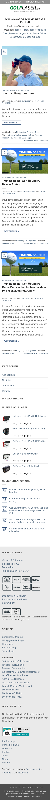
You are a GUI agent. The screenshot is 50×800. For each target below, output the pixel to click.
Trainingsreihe (19, 177)
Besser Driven (39, 33)
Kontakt (6, 752)
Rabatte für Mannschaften (14, 599)
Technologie (8, 651)
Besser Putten (21, 30)
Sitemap (38, 796)
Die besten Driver (10, 689)
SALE (24, 787)
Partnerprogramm (10, 745)
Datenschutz (8, 567)
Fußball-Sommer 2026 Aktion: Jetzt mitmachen (26, 529)
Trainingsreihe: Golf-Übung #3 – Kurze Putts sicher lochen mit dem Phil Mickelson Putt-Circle (24, 287)
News (5, 759)
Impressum (7, 748)
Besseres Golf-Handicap (14, 668)
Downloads (7, 644)
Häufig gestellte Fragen (13, 640)
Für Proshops (8, 741)
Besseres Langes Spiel (22, 138)
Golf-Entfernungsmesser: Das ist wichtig (25, 499)
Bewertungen (8, 603)
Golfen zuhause (32, 37)
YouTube (6, 772)
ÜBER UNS (33, 787)
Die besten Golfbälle (12, 693)
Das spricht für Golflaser (14, 596)
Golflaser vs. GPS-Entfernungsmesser (20, 672)
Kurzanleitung (9, 647)
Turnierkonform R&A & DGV (16, 571)
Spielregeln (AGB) (11, 564)
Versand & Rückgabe (12, 560)
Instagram (23, 772)
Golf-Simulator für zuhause (15, 675)
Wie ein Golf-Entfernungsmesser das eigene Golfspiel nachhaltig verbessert (28, 520)
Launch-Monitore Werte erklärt (17, 686)
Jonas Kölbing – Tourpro (18, 93)
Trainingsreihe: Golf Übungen (16, 661)
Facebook (31, 769)
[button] (3, 9)
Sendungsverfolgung (12, 637)
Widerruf (6, 762)
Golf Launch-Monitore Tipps (15, 682)
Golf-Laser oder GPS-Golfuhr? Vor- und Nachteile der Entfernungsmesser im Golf (28, 510)
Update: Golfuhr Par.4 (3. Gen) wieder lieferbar (27, 490)
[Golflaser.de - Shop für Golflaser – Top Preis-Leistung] (25, 9)
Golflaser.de (14, 791)
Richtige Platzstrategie (13, 665)
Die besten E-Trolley (12, 697)
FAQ (41, 787)
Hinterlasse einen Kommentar (36, 141)
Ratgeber (18, 90)
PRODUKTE (15, 787)
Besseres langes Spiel (20, 33)
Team (26, 90)
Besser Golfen (17, 37)
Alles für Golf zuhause (13, 679)
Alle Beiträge (8, 375)
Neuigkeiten (7, 90)
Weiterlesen (11, 123)
